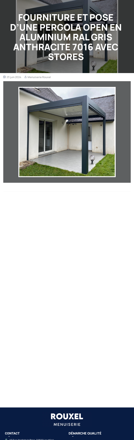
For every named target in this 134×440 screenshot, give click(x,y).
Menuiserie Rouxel (39, 77)
